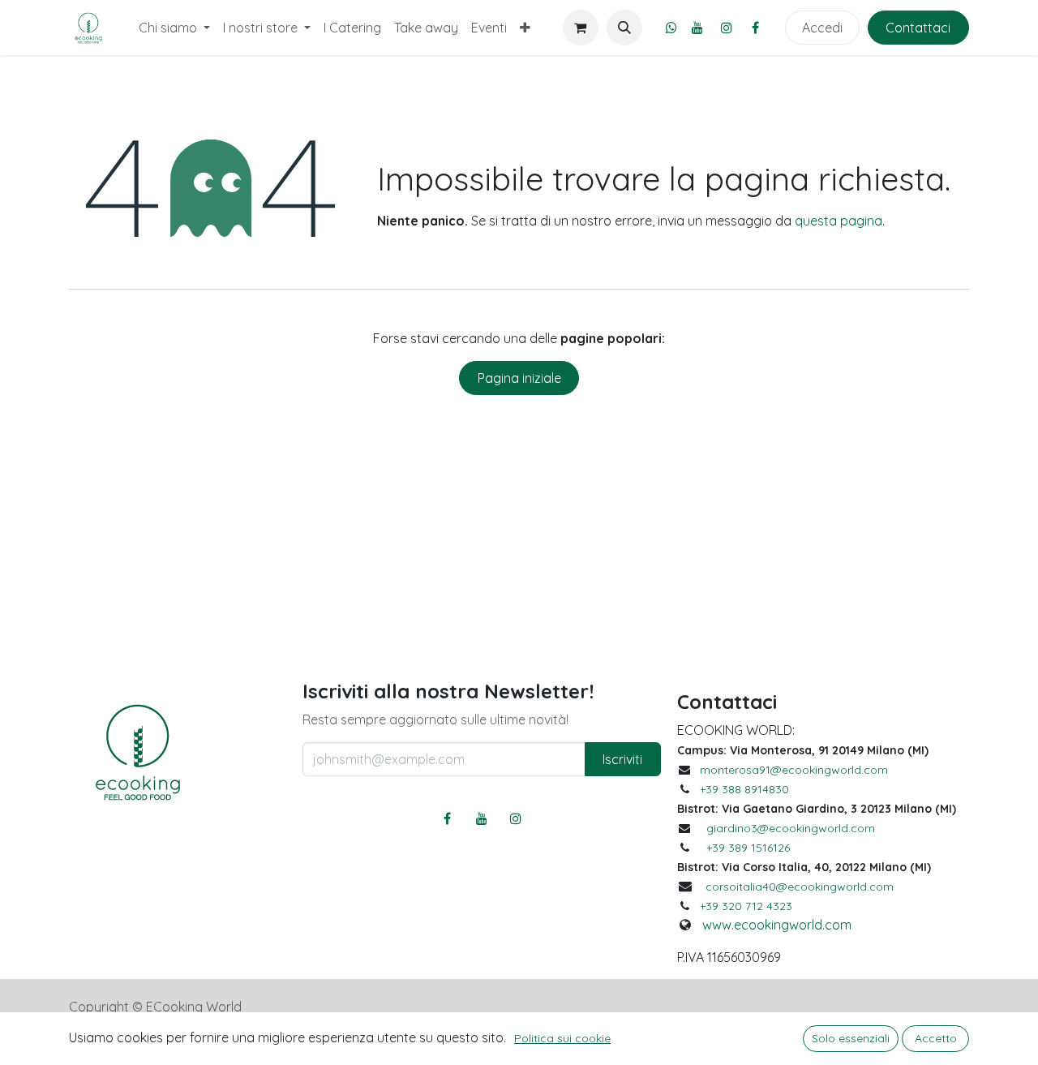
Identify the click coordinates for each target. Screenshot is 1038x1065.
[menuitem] (174, 27)
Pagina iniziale (519, 378)
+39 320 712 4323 (746, 906)
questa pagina (838, 221)
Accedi (822, 27)
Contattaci (918, 27)
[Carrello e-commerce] (580, 27)
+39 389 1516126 (748, 847)
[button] (624, 27)
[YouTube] (697, 28)
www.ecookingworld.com (776, 925)
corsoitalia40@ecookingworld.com (800, 886)
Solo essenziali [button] (851, 1038)
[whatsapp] (671, 27)
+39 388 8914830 (744, 789)
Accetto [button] (936, 1038)
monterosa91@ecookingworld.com (794, 769)
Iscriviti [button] (622, 759)
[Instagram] (727, 28)
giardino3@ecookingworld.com (790, 828)
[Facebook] (756, 28)
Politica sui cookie (562, 1038)
